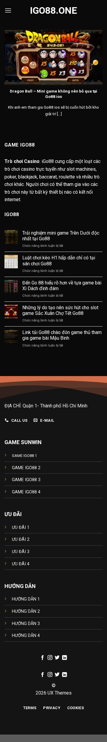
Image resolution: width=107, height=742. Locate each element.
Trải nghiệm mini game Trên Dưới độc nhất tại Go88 (60, 235)
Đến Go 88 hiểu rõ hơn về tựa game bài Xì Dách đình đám (61, 285)
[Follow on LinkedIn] (64, 658)
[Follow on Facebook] (42, 658)
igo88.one (53, 10)
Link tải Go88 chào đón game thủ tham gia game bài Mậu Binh (62, 335)
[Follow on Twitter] (57, 658)
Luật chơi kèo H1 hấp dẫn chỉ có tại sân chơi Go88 (58, 260)
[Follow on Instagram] (50, 658)
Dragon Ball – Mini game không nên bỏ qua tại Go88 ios (53, 94)
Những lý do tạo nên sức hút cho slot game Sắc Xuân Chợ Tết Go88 (60, 310)
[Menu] (8, 10)
